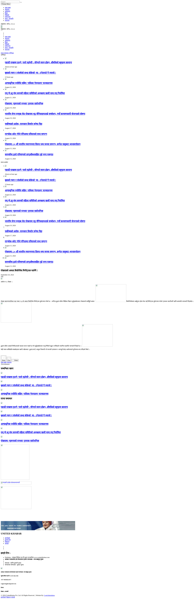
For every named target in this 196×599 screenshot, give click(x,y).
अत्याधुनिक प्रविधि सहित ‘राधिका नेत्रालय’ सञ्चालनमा (28, 83)
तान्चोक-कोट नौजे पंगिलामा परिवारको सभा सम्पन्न (26, 134)
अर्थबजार (7, 11)
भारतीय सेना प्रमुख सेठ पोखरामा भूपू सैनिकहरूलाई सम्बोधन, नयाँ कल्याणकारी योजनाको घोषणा (45, 113)
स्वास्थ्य (7, 20)
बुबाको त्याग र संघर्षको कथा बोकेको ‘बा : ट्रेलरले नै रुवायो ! (30, 72)
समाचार (7, 9)
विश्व (6, 13)
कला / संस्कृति (9, 18)
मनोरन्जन (7, 17)
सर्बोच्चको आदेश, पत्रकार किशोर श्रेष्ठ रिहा (23, 124)
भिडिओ (7, 15)
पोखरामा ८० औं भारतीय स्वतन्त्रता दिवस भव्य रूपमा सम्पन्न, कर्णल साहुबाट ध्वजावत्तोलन (42, 144)
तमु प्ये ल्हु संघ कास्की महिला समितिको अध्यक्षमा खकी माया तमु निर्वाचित (35, 93)
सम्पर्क (7, 543)
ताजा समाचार (5, 53)
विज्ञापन (7, 541)
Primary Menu (6, 4)
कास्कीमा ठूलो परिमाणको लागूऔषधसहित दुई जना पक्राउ (29, 154)
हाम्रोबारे (7, 538)
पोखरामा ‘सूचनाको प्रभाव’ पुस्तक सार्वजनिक (24, 103)
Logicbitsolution (49, 595)
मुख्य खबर (8, 7)
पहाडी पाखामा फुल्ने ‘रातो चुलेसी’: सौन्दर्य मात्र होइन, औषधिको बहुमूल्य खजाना (38, 62)
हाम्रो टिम (8, 540)
